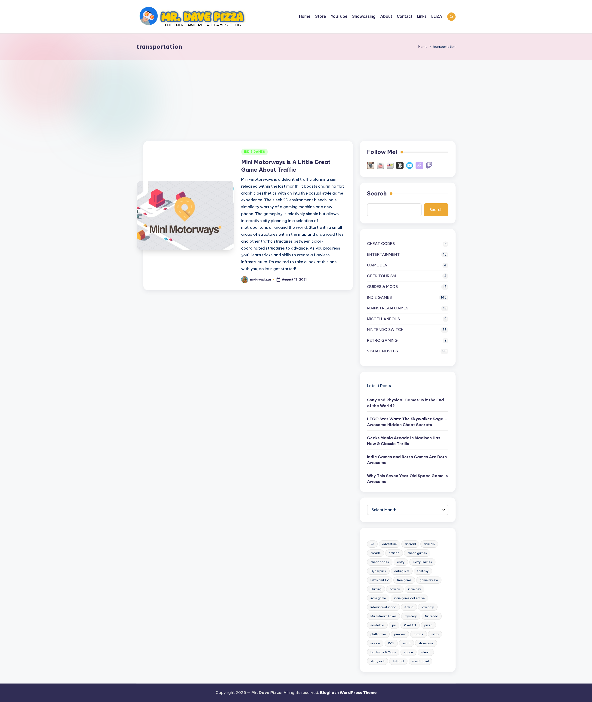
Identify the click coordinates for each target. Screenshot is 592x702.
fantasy (423, 571)
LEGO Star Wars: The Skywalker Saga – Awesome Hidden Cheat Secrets (407, 421)
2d (372, 544)
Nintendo (431, 616)
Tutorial (398, 661)
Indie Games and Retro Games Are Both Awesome (407, 459)
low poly (428, 607)
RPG (391, 643)
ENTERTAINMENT (383, 254)
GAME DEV (377, 265)
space (408, 652)
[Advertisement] (296, 94)
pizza (428, 625)
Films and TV (379, 580)
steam (425, 652)
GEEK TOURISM (381, 275)
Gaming (376, 589)
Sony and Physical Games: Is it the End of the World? (405, 403)
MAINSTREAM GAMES (387, 308)
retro (435, 634)
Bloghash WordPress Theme (348, 692)
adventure (389, 544)
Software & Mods (383, 652)
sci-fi (406, 643)
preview (400, 634)
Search (377, 193)
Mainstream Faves (383, 616)
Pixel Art (410, 625)
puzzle (418, 634)
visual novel (420, 661)
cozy (401, 562)
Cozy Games (422, 562)
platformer (378, 634)
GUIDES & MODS (382, 286)
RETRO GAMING (382, 340)
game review (429, 580)
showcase (426, 643)
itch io (408, 607)
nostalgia (377, 625)
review (375, 643)
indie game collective (409, 598)
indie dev (414, 589)
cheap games (417, 553)
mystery (411, 616)
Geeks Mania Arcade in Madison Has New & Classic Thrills (403, 440)
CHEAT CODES (381, 243)
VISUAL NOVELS (382, 351)
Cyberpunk (378, 571)
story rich (377, 661)
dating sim (401, 571)
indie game (378, 598)
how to (395, 589)
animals (429, 544)
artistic (394, 553)
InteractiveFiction (383, 607)
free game (404, 580)
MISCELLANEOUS (383, 318)
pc (394, 625)
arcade (375, 553)
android (410, 544)
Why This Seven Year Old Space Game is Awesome (407, 478)
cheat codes (379, 562)
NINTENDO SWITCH (385, 329)
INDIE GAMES (254, 151)
